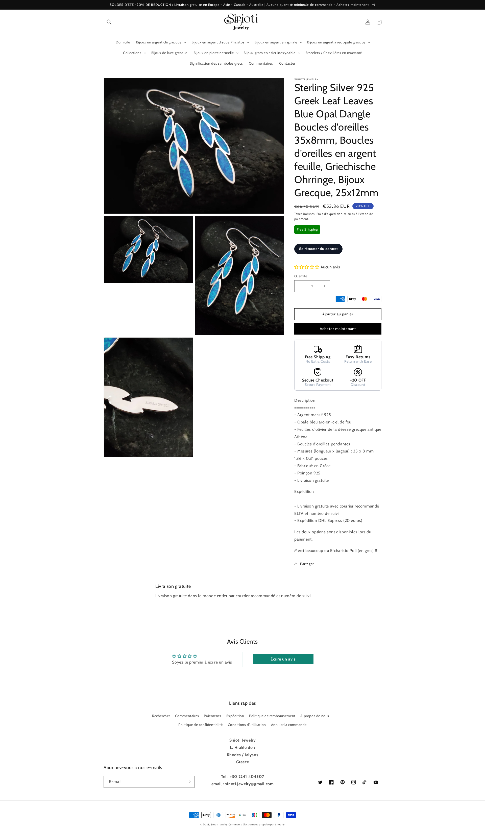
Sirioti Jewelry (219, 824)
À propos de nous (314, 716)
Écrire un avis (283, 659)
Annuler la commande (289, 724)
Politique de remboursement (272, 716)
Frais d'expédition (330, 214)
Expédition (235, 716)
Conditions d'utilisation (247, 724)
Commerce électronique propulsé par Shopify (257, 824)
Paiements (212, 716)
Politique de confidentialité (200, 724)
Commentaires (187, 716)
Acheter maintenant (338, 328)
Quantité (300, 276)
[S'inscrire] (188, 782)
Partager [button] (307, 564)
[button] (109, 22)
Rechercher (161, 716)
